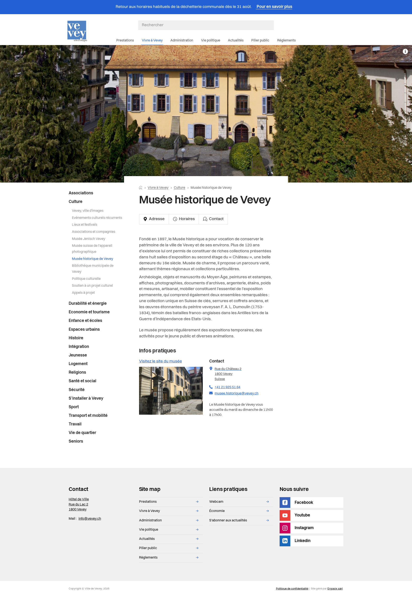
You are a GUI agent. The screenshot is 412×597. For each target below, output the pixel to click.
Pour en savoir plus (274, 7)
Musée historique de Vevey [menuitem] (92, 259)
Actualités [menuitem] (236, 40)
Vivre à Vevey (158, 188)
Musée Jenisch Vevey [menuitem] (88, 239)
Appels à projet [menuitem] (83, 293)
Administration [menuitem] (181, 40)
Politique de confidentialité (292, 588)
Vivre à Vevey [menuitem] (152, 40)
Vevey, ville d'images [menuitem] (87, 211)
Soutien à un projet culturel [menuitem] (92, 286)
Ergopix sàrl (335, 588)
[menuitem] (96, 193)
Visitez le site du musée (160, 361)
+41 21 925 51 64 (227, 387)
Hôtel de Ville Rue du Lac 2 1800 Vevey (79, 504)
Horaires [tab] (186, 219)
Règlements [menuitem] (286, 40)
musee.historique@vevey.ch (236, 393)
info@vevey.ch (90, 519)
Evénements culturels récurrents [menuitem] (97, 218)
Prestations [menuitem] (125, 40)
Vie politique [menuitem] (210, 40)
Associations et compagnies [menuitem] (93, 232)
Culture (179, 188)
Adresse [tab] (156, 219)
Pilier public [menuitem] (260, 40)
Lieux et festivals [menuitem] (84, 225)
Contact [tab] (216, 219)
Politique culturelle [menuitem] (86, 279)
